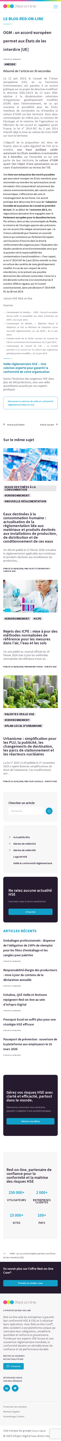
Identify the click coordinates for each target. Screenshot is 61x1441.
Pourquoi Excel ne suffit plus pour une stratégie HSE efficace (29, 1021)
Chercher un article (21, 803)
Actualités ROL (21, 837)
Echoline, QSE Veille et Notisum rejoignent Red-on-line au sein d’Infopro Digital (25, 999)
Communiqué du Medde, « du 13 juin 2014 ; (32, 316)
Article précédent (15, 424)
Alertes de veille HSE (24, 850)
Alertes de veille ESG (24, 843)
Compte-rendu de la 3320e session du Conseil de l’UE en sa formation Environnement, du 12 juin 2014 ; (32, 340)
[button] (52, 1432)
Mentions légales (11, 1411)
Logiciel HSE (20, 856)
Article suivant (47, 424)
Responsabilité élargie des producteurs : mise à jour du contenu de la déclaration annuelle (30, 975)
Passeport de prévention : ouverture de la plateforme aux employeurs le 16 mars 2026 (30, 1044)
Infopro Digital (39, 1430)
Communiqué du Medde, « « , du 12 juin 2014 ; (32, 329)
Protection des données (15, 1406)
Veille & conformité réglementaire (32, 863)
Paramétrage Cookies (13, 1416)
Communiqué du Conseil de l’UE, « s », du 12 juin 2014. (32, 349)
